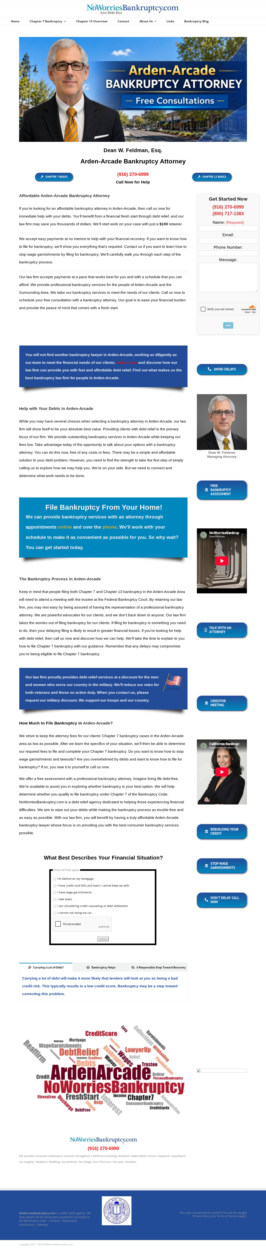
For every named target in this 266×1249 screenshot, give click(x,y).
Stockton (130, 1162)
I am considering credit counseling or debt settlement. (93, 906)
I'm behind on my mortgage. (75, 879)
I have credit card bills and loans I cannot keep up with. (93, 885)
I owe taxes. (65, 899)
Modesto (41, 1162)
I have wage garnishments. (74, 892)
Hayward (163, 1156)
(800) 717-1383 (228, 213)
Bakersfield (138, 1156)
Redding (54, 1162)
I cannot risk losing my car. (74, 913)
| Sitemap (41, 1224)
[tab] (45, 967)
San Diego (85, 1162)
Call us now (126, 362)
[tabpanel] (103, 986)
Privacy (54, 1221)
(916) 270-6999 (228, 207)
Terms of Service (227, 1216)
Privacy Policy (201, 1216)
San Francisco (102, 1162)
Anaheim (124, 1156)
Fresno (151, 1156)
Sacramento (69, 1162)
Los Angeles (26, 1162)
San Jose (118, 1162)
